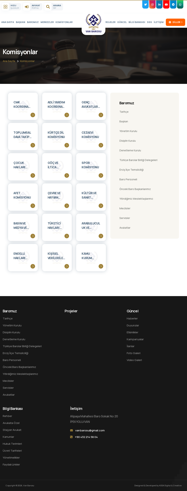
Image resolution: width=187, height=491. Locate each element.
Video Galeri (134, 360)
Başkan (20, 22)
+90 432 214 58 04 (86, 437)
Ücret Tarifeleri (12, 451)
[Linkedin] (159, 4)
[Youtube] (166, 4)
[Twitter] (145, 4)
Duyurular (133, 325)
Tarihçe (124, 111)
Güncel (122, 22)
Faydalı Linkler (11, 464)
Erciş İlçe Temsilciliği (131, 169)
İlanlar (130, 346)
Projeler (109, 22)
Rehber (7, 416)
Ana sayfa (7, 22)
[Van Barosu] (93, 23)
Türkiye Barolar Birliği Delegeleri (138, 160)
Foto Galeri (133, 353)
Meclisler (124, 208)
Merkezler (47, 22)
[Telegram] (173, 4)
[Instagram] (152, 4)
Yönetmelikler (11, 457)
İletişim (159, 22)
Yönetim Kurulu (128, 131)
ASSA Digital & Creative (170, 485)
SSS (149, 22)
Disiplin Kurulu (127, 140)
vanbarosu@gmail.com (90, 430)
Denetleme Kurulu (130, 150)
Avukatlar (124, 227)
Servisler (124, 218)
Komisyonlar (64, 22)
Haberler (132, 318)
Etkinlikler (132, 332)
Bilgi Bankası (137, 22)
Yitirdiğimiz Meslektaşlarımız (136, 198)
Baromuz (33, 22)
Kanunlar (8, 437)
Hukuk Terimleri (12, 444)
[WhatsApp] (180, 4)
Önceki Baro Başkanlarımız (135, 189)
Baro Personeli (128, 179)
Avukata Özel (11, 423)
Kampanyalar (135, 339)
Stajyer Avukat (12, 430)
